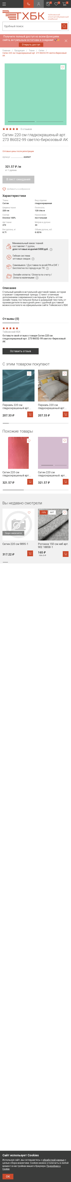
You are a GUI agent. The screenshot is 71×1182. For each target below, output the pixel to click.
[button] (21, 121)
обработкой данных (53, 1160)
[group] (17, 393)
